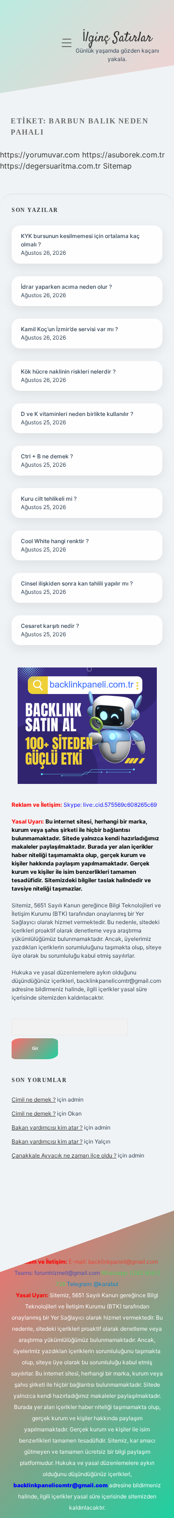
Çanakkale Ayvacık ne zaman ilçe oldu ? (64, 1155)
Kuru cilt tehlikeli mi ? (49, 498)
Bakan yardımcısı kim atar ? (47, 1127)
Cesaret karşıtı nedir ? (50, 625)
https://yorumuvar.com (40, 154)
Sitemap (117, 165)
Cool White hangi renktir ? (55, 541)
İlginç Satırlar (117, 38)
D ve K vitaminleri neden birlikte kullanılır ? (77, 413)
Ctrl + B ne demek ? (47, 456)
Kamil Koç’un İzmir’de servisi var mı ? (69, 329)
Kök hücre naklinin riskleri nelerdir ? (68, 371)
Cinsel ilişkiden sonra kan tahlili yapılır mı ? (77, 583)
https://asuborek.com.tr (123, 154)
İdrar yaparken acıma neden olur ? (66, 286)
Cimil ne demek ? (34, 1099)
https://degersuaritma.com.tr (50, 165)
